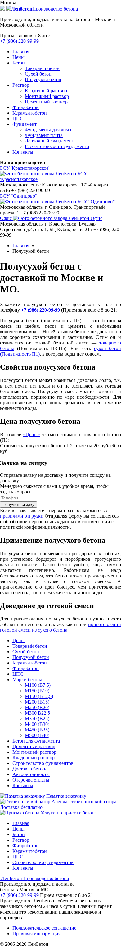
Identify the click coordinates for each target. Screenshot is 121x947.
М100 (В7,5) (38, 685)
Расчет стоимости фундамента (57, 146)
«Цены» (31, 434)
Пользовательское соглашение (44, 928)
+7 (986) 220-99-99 (19, 41)
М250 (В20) (37, 707)
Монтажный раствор (47, 96)
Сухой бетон (38, 74)
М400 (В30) (37, 724)
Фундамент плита (44, 135)
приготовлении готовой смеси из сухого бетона (60, 627)
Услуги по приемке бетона (68, 812)
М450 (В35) (37, 729)
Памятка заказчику (65, 796)
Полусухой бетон (43, 79)
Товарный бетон (42, 68)
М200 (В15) (37, 701)
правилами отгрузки (21, 516)
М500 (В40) (37, 735)
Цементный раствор (46, 101)
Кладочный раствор (46, 90)
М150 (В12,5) (39, 696)
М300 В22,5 (37, 713)
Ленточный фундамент (49, 140)
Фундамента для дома (48, 129)
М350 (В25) (37, 718)
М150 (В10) (37, 690)
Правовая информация (36, 933)
